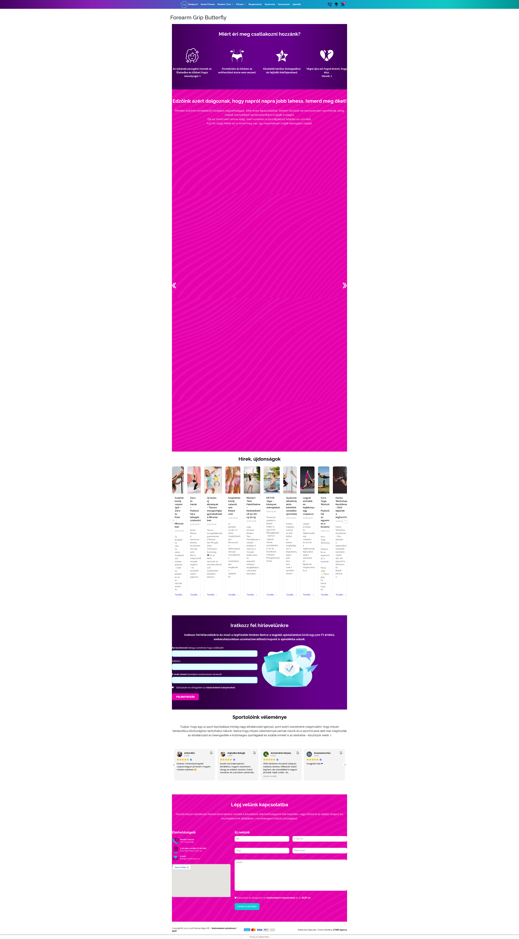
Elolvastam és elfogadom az (206, 687)
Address (176, 661)
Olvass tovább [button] (226, 776)
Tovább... (178, 595)
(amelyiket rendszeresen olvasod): (197, 674)
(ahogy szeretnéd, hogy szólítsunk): (198, 648)
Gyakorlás (270, 4)
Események (284, 4)
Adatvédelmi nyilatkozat (224, 928)
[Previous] (174, 520)
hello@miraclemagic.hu (190, 859)
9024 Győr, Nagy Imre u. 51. (191, 851)
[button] (174, 285)
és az (273, 898)
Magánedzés (255, 4)
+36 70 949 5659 (187, 842)
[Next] (345, 520)
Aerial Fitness (208, 4)
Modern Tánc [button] (225, 4)
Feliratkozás (185, 696)
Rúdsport (193, 4)
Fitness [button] (240, 4)
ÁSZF (174, 931)
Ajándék (297, 4)
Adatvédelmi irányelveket (280, 898)
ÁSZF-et (306, 898)
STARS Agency (340, 930)
